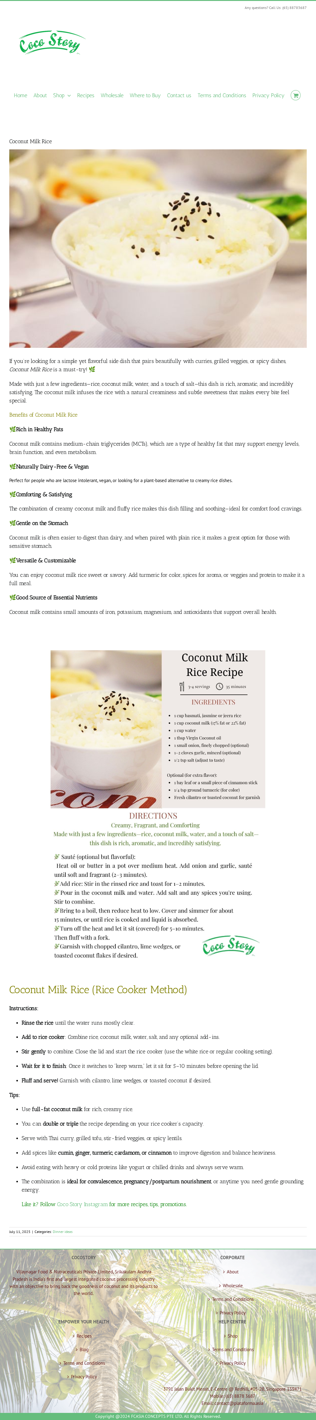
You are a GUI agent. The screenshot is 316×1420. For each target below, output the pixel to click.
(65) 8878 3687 (240, 1396)
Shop (233, 1336)
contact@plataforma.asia (238, 1403)
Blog (84, 1349)
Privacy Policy (233, 1313)
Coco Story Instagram (82, 1204)
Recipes (84, 1336)
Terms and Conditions (233, 1299)
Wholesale (233, 1286)
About (233, 1272)
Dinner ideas (63, 1231)
